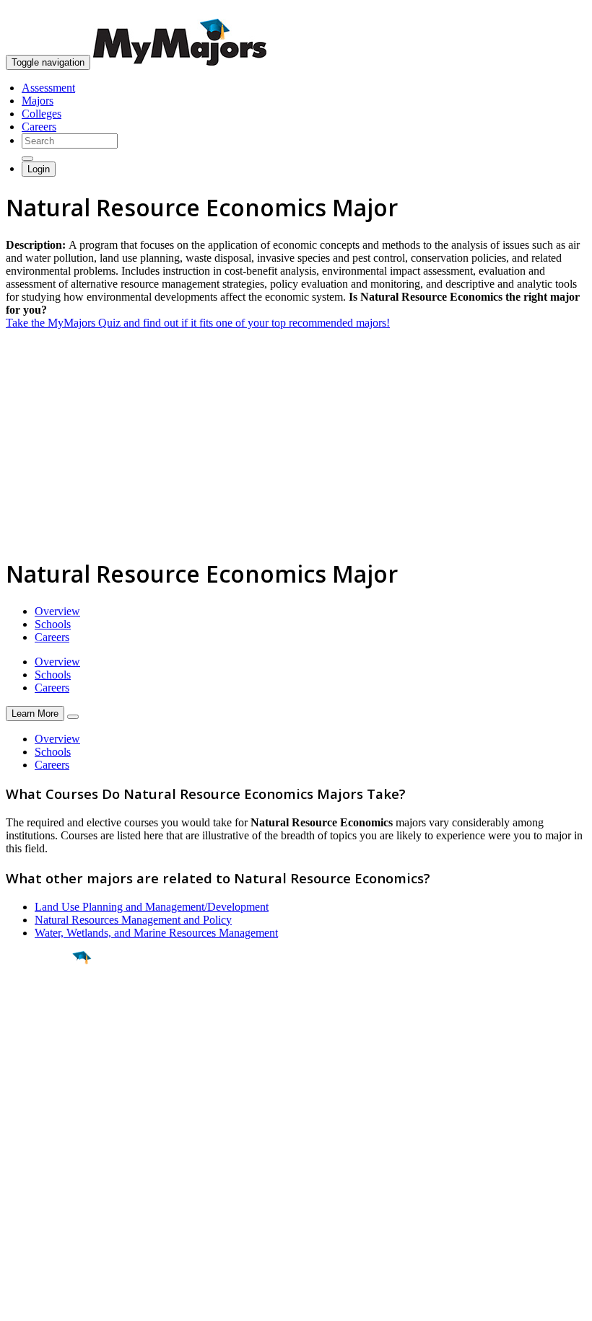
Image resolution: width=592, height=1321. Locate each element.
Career (42, 1069)
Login (38, 169)
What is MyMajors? (51, 1152)
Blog (17, 1217)
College (44, 1038)
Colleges (41, 113)
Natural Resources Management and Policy (133, 920)
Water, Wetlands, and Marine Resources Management (156, 933)
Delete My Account (50, 1204)
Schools (53, 624)
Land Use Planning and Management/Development (152, 907)
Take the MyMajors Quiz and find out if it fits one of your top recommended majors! (198, 323)
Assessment (48, 87)
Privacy (59, 1302)
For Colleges (35, 1178)
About (23, 1123)
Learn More (35, 713)
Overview (57, 611)
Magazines (30, 1191)
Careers (39, 126)
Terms (20, 1302)
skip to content (557, 11)
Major (40, 1007)
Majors (37, 100)
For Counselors (41, 1165)
